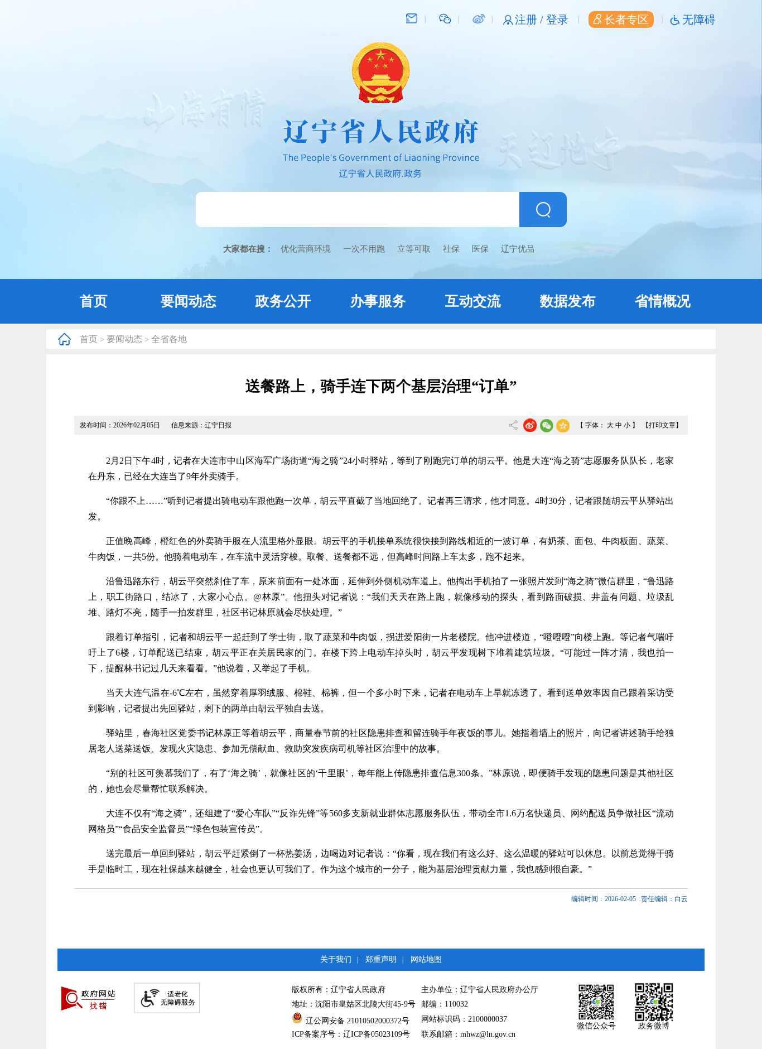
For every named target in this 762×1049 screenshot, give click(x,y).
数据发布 (568, 301)
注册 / (530, 19)
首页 (94, 301)
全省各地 (169, 339)
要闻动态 (188, 301)
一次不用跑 (364, 248)
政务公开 (283, 301)
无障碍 (699, 19)
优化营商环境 (306, 248)
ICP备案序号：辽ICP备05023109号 (351, 1034)
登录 (557, 19)
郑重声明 (381, 959)
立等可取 (414, 248)
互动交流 (473, 301)
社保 (451, 248)
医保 (480, 248)
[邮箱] (411, 18)
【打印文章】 (662, 425)
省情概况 (663, 301)
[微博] (478, 18)
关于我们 (335, 959)
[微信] (445, 18)
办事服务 (378, 301)
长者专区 (626, 19)
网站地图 (426, 959)
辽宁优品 (517, 248)
